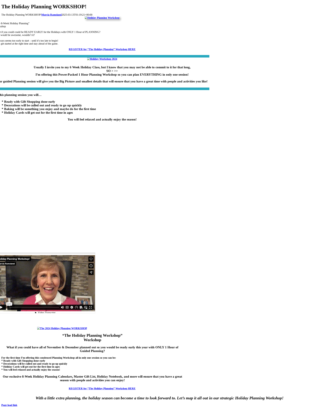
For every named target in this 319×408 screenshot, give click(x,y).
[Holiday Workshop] (102, 17)
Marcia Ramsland (51, 14)
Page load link (9, 405)
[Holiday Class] (102, 59)
